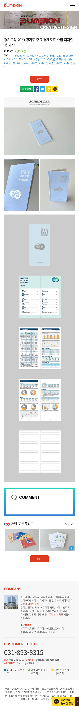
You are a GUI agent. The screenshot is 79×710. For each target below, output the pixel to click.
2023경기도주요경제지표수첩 (33, 55)
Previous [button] (66, 523)
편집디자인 (57, 63)
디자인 (44, 63)
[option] (21, 540)
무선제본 (40, 59)
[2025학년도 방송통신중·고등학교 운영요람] (57, 540)
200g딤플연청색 (57, 59)
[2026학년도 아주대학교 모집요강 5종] (21, 540)
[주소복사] (26, 88)
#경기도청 (20, 51)
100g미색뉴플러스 (16, 59)
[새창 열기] (36, 88)
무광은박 (10, 63)
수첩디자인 (32, 63)
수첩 (20, 63)
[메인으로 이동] (13, 6)
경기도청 (56, 55)
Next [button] (71, 523)
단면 (71, 59)
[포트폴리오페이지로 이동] (39, 78)
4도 (31, 59)
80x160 (68, 55)
